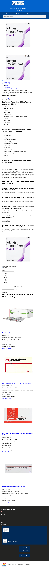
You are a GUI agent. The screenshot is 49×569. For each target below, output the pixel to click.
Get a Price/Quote (6, 98)
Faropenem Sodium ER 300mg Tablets (13, 486)
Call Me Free (25, 555)
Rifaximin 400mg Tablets (9, 333)
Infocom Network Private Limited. (24, 564)
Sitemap (4, 524)
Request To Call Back (7, 84)
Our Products (25, 13)
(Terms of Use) (24, 562)
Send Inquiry (7, 82)
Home (6, 85)
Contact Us (33, 13)
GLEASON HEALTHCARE (18, 9)
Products (7, 87)
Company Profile (15, 13)
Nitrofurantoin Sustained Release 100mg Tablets (16, 383)
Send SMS (25, 550)
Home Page (6, 13)
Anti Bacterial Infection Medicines (13, 89)
